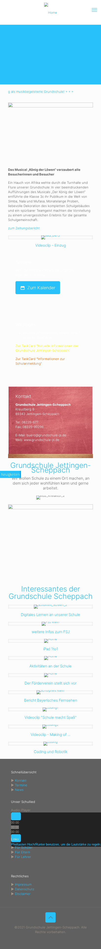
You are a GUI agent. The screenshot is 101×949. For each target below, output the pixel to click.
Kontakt (20, 780)
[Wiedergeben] (16, 816)
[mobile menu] (94, 10)
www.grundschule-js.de (41, 440)
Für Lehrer (23, 857)
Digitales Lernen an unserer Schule (50, 614)
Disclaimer (22, 894)
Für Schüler (24, 847)
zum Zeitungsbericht (24, 228)
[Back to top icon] (50, 917)
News (19, 790)
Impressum (23, 884)
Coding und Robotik (50, 751)
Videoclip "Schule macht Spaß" (50, 717)
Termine (21, 785)
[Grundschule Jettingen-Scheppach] (50, 12)
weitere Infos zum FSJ (51, 631)
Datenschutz (24, 889)
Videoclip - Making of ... (50, 734)
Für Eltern (22, 852)
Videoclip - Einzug (50, 245)
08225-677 (30, 422)
